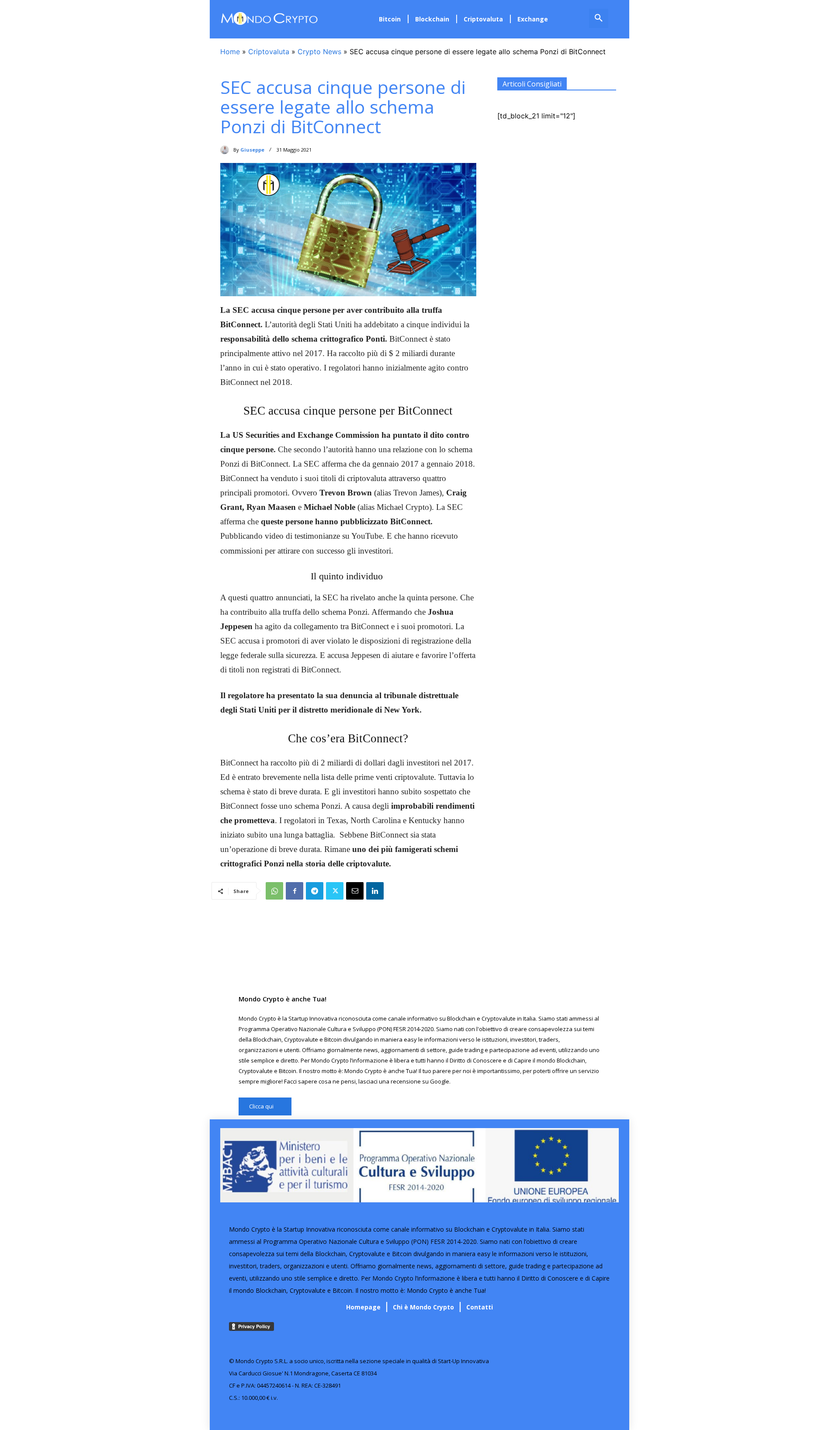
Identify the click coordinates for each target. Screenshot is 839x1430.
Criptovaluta (268, 51)
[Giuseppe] (226, 149)
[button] (598, 18)
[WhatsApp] (274, 891)
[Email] (355, 891)
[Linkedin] (375, 891)
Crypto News (319, 51)
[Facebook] (294, 891)
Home (230, 51)
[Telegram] (314, 891)
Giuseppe (252, 149)
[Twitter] (334, 891)
